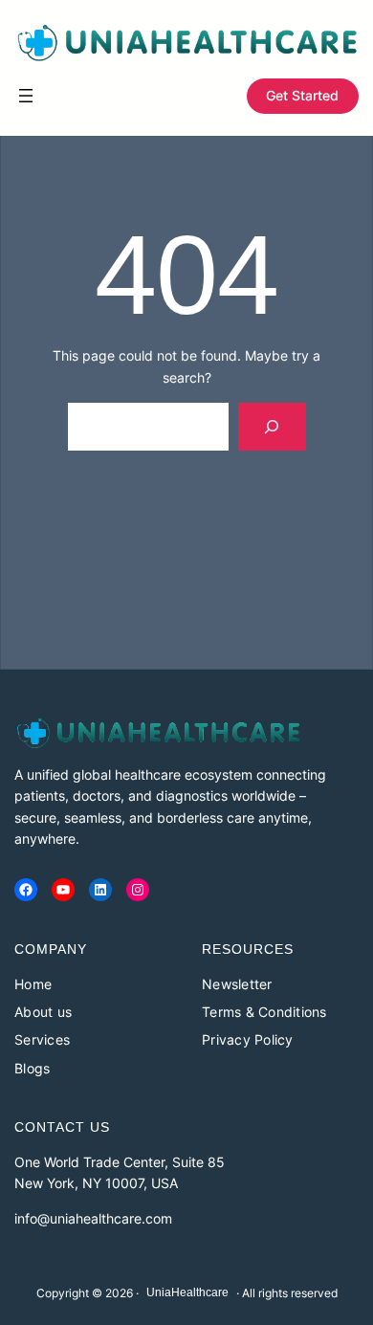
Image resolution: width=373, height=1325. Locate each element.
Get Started (302, 95)
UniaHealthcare (187, 1292)
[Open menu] (25, 95)
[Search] (272, 426)
